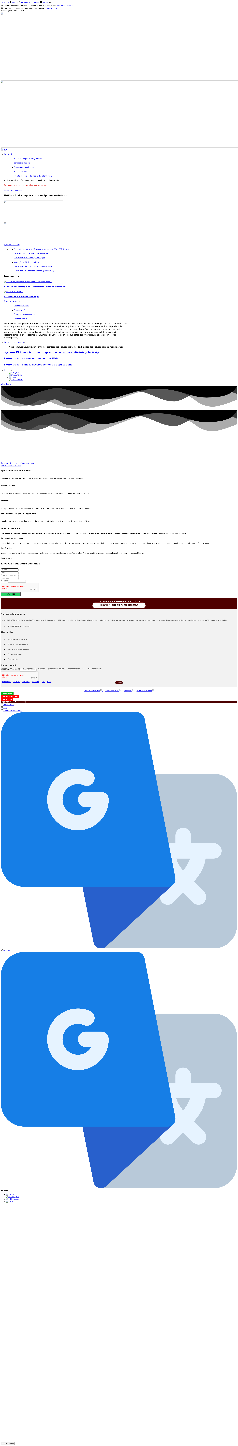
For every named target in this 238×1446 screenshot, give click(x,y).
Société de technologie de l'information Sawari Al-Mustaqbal (35, 287)
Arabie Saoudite (112, 691)
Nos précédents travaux (14, 343)
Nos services (9, 155)
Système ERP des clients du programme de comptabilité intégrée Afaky (51, 352)
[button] (6, 384)
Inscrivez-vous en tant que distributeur (119, 605)
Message (4, 581)
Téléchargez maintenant (66, 6)
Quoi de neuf (51, 9)
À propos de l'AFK (11, 302)
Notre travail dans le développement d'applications (38, 365)
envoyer (10, 594)
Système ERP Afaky (12, 245)
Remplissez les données (13, 191)
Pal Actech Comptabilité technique (21, 297)
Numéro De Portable (10, 670)
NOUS (6, 150)
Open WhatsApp (8, 1443)
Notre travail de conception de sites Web (31, 359)
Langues (7, 371)
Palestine (128, 691)
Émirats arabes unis (92, 691)
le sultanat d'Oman (144, 691)
